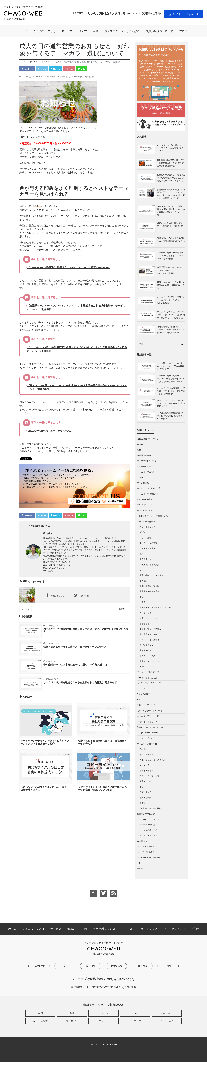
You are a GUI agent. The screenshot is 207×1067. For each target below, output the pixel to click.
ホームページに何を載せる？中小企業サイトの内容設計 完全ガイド (171, 148)
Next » (122, 609)
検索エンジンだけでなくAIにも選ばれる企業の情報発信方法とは (171, 285)
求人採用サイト (146, 559)
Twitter (43, 69)
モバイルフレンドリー (149, 645)
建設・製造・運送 (147, 548)
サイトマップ (149, 928)
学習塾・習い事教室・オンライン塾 (155, 607)
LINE (82, 69)
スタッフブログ (146, 688)
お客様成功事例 (144, 455)
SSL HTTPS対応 (144, 499)
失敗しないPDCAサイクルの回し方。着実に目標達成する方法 (171, 239)
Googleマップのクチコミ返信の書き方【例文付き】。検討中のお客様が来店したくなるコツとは (171, 210)
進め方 (83, 31)
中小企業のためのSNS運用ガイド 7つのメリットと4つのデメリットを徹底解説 (171, 256)
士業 (142, 597)
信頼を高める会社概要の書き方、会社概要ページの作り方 (170, 224)
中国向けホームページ (149, 661)
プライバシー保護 (145, 505)
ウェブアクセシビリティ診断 (122, 31)
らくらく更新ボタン (148, 835)
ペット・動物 (145, 538)
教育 (142, 554)
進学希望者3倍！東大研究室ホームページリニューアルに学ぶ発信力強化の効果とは (171, 270)
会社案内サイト (146, 770)
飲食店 (142, 602)
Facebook (28, 69)
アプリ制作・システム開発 (149, 808)
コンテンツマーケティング (149, 683)
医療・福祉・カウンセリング (152, 575)
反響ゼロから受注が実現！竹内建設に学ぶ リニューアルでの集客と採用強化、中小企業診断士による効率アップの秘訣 (171, 194)
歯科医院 (143, 581)
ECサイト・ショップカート (149, 722)
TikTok (167, 966)
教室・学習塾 (145, 792)
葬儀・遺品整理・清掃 (149, 564)
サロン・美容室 (146, 754)
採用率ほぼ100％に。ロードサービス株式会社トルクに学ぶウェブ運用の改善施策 (171, 163)
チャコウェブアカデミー (148, 738)
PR (138, 863)
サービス (67, 31)
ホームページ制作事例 (147, 744)
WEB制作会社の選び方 (147, 678)
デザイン (65, 77)
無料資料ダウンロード (159, 31)
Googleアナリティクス (150, 819)
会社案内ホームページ (149, 634)
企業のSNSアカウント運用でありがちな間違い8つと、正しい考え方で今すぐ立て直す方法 (171, 178)
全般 (142, 570)
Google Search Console (147, 733)
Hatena (56, 69)
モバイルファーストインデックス (152, 711)
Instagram (116, 966)
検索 (182, 344)
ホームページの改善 (148, 543)
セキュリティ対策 (145, 510)
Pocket (70, 69)
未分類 (140, 868)
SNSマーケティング (146, 705)
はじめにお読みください (148, 439)
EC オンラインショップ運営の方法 (152, 516)
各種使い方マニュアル (147, 814)
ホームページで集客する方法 (150, 488)
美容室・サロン (146, 613)
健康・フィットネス (148, 618)
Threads (142, 966)
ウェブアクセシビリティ (148, 461)
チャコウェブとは (45, 31)
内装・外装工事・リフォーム (152, 776)
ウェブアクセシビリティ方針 (181, 928)
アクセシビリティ (145, 466)
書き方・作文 (145, 650)
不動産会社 (144, 624)
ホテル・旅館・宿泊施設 (150, 629)
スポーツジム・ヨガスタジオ (152, 760)
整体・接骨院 (145, 797)
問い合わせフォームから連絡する (37, 153)
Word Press (142, 841)
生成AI (140, 444)
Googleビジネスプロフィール (150, 727)
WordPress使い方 (147, 825)
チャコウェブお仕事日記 (148, 672)
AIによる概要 (143, 694)
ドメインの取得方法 (148, 830)
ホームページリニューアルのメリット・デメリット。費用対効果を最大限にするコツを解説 (171, 315)
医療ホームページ (147, 781)
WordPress (144, 749)
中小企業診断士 (144, 483)
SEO (139, 700)
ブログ (183, 31)
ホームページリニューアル (149, 716)
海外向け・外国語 (147, 656)
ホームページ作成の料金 (148, 494)
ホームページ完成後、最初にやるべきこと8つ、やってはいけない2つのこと (171, 300)
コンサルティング (147, 527)
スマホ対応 (144, 765)
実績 (95, 31)
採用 (142, 477)
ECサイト (144, 667)
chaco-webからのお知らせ (82, 77)
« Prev (25, 609)
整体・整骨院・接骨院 (149, 586)
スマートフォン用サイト (150, 640)
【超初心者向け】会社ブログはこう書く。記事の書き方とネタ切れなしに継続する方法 (171, 330)
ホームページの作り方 (147, 472)
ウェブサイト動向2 (145, 852)
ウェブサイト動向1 (145, 846)
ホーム (24, 31)
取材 (139, 450)
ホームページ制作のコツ (49, 77)
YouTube (90, 966)
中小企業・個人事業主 (149, 591)
